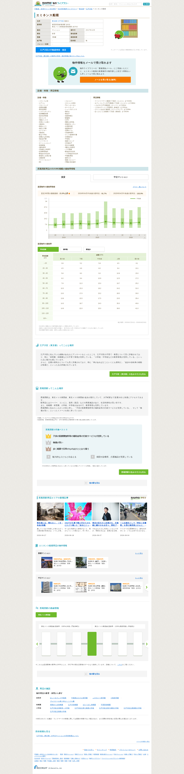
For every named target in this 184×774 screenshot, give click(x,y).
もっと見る (139, 553)
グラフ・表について (139, 187)
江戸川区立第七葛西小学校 (84, 708)
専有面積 (43, 249)
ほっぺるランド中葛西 (58, 698)
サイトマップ (102, 750)
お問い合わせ (143, 750)
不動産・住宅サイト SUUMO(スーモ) (46, 754)
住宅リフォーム (46, 758)
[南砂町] (76, 644)
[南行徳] (137, 644)
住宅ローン (84, 758)
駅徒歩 (88, 249)
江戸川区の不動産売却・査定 (53, 50)
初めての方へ (89, 750)
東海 (58, 760)
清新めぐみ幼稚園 (56, 705)
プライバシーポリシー (127, 750)
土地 (144, 754)
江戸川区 (89, 9)
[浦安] (122, 644)
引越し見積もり (75, 758)
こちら (119, 664)
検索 (147, 4)
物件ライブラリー (94, 758)
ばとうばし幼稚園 (89, 705)
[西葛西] (92, 644)
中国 (69, 760)
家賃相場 (96, 754)
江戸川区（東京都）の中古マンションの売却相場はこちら (57, 736)
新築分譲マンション (106, 754)
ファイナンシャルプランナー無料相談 (113, 758)
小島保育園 (115, 698)
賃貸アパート (79, 754)
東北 (41, 760)
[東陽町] (61, 644)
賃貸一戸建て (88, 754)
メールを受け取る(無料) (105, 80)
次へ (146, 644)
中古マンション (118, 754)
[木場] (46, 644)
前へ (37, 644)
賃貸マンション (69, 754)
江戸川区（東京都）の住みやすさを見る (129, 374)
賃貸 (61, 754)
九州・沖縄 (75, 760)
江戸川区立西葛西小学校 (133, 708)
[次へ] (146, 587)
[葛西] (107, 644)
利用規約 (113, 750)
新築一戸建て (128, 754)
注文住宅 (37, 758)
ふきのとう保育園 (99, 698)
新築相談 (66, 758)
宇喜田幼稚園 (106, 705)
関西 (62, 760)
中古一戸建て (138, 754)
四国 (66, 760)
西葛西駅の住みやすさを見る (133, 472)
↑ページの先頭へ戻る (143, 741)
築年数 (65, 249)
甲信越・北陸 (51, 760)
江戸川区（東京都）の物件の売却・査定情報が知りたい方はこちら (60, 56)
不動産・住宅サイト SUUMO (45, 9)
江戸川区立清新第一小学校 (60, 708)
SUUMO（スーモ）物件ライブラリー (51, 3)
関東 (45, 760)
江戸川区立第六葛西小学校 (109, 708)
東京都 (81, 9)
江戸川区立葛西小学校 (58, 711)
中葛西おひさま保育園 (79, 698)
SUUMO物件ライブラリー (67, 9)
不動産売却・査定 (57, 758)
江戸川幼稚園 (73, 705)
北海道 (36, 760)
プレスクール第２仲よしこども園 (62, 701)
